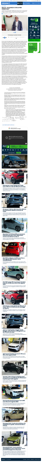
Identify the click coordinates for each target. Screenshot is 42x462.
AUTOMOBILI (27, 3)
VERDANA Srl (3, 459)
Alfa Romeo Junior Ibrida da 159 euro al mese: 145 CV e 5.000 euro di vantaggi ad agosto (24, 0)
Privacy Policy (37, 459)
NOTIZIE (20, 3)
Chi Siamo (24, 459)
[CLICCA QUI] (14, 137)
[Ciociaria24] (6, 3)
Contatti (28, 459)
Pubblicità (32, 459)
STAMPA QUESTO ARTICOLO (9, 124)
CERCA (18, 152)
